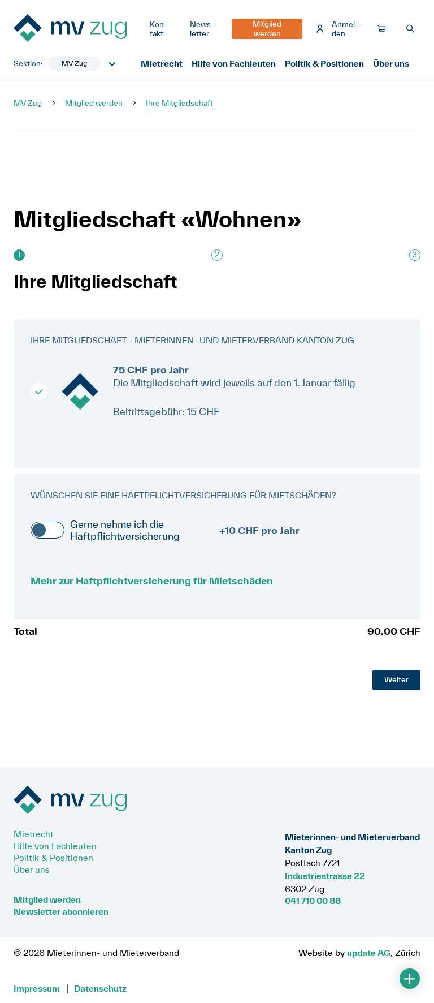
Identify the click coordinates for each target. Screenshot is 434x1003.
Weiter (396, 679)
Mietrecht (162, 63)
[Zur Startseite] (77, 29)
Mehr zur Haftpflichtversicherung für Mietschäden (152, 581)
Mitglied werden (94, 102)
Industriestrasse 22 (325, 876)
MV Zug (28, 102)
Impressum (37, 988)
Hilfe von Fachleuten (234, 63)
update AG (368, 953)
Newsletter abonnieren (61, 911)
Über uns (391, 63)
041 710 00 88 (313, 901)
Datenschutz (100, 988)
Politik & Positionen (324, 63)
